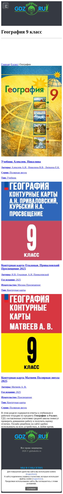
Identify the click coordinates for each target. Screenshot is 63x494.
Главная (5, 64)
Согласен (31, 489)
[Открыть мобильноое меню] (6, 6)
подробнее (31, 474)
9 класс (14, 64)
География (25, 64)
